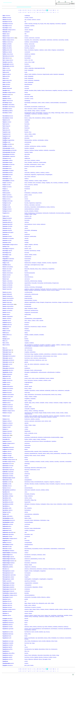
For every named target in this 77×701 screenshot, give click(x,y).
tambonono (43, 224)
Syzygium (5, 665)
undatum (12, 577)
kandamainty (30, 80)
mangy (33, 643)
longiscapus (9, 302)
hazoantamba (27, 106)
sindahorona (63, 344)
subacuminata (10, 54)
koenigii (8, 132)
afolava (26, 68)
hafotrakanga (27, 467)
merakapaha (43, 504)
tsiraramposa (32, 530)
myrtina (7, 216)
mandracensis (10, 41)
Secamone (5, 220)
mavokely (49, 262)
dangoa (29, 603)
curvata (10, 27)
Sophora (5, 441)
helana (33, 112)
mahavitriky (27, 281)
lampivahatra (33, 207)
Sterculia (5, 568)
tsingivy (30, 425)
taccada (9, 136)
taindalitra (31, 334)
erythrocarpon (10, 396)
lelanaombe (27, 268)
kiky (25, 508)
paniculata (12, 66)
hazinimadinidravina (46, 628)
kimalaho (37, 483)
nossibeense (10, 423)
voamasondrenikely (34, 41)
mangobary (27, 352)
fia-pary (41, 23)
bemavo (26, 117)
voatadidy (27, 122)
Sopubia (4, 443)
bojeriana (7, 124)
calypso (8, 33)
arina (26, 160)
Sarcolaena (5, 104)
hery (56, 394)
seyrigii (9, 254)
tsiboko (39, 102)
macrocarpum (10, 408)
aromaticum (10, 665)
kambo (26, 433)
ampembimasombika (29, 451)
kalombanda (27, 481)
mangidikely (27, 398)
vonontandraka (68, 461)
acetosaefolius (10, 266)
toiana (51, 504)
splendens (8, 84)
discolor (10, 463)
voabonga (27, 404)
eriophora (10, 108)
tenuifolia (10, 236)
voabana (66, 412)
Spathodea (5, 471)
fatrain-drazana (48, 90)
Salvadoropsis (6, 64)
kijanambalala (27, 102)
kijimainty (41, 657)
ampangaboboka (28, 479)
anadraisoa (27, 289)
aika (25, 344)
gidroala (26, 362)
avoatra (36, 378)
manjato (39, 326)
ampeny (30, 613)
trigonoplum (9, 431)
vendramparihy (34, 192)
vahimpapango (34, 230)
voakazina (34, 629)
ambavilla (9, 270)
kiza (58, 637)
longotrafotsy (33, 174)
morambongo (35, 616)
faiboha (26, 518)
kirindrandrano (28, 192)
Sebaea (4, 218)
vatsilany (46, 140)
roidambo (52, 378)
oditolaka (43, 489)
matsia (30, 498)
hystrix (10, 166)
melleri (10, 479)
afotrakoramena (32, 568)
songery (34, 439)
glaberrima (10, 222)
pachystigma (10, 232)
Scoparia (5, 213)
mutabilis (12, 522)
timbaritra (36, 211)
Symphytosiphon (7, 663)
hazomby (9, 202)
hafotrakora (45, 568)
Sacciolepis (5, 25)
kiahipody (27, 328)
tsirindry (26, 459)
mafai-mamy (27, 392)
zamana (30, 194)
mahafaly (26, 242)
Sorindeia (5, 459)
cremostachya (14, 552)
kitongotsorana (55, 283)
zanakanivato (27, 560)
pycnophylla (9, 52)
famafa (26, 213)
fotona (28, 160)
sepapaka (27, 342)
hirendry (26, 43)
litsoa (30, 132)
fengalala (26, 475)
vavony (26, 647)
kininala (30, 570)
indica (9, 90)
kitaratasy (38, 504)
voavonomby (61, 39)
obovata (9, 228)
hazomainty (27, 124)
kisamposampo (28, 304)
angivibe (26, 402)
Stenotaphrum (6, 550)
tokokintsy (52, 207)
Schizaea (5, 158)
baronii (9, 599)
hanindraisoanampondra (30, 272)
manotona (27, 86)
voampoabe (66, 390)
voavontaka (52, 616)
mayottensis (8, 194)
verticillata (11, 475)
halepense (9, 453)
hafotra (26, 465)
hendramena (27, 419)
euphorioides (13, 574)
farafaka (39, 90)
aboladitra (27, 360)
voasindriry (56, 461)
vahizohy (26, 238)
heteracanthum (10, 400)
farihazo (38, 609)
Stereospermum (6, 570)
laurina (10, 168)
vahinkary (44, 117)
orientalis (9, 207)
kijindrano (41, 631)
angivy (26, 394)
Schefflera (5, 138)
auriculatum (9, 390)
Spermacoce (5, 473)
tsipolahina (54, 441)
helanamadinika (39, 112)
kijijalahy (36, 649)
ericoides (10, 546)
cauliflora (10, 160)
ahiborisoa (27, 156)
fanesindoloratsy (28, 548)
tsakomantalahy (28, 218)
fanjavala (26, 126)
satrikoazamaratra (38, 370)
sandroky (53, 344)
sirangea (60, 302)
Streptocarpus (6, 583)
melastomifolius (10, 304)
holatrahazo (31, 180)
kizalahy (50, 657)
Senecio (4, 266)
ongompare (63, 23)
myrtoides (10, 611)
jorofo (28, 665)
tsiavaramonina (65, 302)
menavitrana (54, 302)
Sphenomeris (6, 479)
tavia (49, 112)
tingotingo (27, 274)
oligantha (10, 647)
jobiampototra (42, 603)
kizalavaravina (54, 649)
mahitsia (26, 498)
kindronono (27, 236)
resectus (8, 312)
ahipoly (26, 332)
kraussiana (8, 378)
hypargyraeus (9, 296)
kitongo (37, 302)
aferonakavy (27, 207)
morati (9, 142)
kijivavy (45, 637)
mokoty (30, 616)
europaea (9, 94)
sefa (25, 19)
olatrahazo (45, 180)
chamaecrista (9, 380)
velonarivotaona (61, 548)
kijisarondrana (42, 649)
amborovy (27, 615)
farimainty (30, 23)
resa (25, 316)
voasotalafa (42, 110)
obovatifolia (9, 48)
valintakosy (32, 172)
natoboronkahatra (42, 358)
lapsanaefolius (10, 300)
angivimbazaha (28, 412)
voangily (61, 402)
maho (26, 320)
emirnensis (9, 542)
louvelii (8, 205)
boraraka (49, 412)
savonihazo (27, 98)
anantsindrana (38, 421)
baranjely (36, 412)
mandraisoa (43, 290)
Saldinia (4, 41)
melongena (9, 412)
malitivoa (26, 178)
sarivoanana (29, 350)
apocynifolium (10, 388)
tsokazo (39, 164)
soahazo (26, 552)
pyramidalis (10, 504)
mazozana (27, 96)
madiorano (41, 50)
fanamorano (27, 128)
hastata (8, 86)
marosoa (48, 290)
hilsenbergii (11, 583)
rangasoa (57, 290)
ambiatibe (27, 390)
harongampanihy (28, 112)
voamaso (26, 35)
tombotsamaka (28, 56)
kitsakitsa (27, 324)
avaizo (42, 421)
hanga (39, 417)
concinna (12, 148)
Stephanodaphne (6, 552)
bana (33, 412)
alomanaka (27, 138)
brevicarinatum (10, 449)
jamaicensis (12, 520)
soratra (29, 605)
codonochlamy (11, 104)
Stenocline (5, 546)
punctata (9, 326)
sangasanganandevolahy (39, 68)
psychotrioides (13, 150)
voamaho (41, 320)
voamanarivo (42, 364)
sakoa (26, 491)
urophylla (10, 657)
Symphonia (5, 622)
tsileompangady (38, 287)
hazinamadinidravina (36, 628)
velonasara (43, 326)
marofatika (66, 615)
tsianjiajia (27, 214)
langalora (31, 244)
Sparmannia (5, 463)
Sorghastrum (6, 447)
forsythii (9, 398)
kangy (31, 354)
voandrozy (42, 172)
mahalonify (31, 148)
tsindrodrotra (59, 504)
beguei (9, 350)
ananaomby (27, 520)
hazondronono (28, 554)
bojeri (9, 138)
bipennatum (11, 447)
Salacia (4, 33)
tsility (44, 558)
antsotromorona (28, 441)
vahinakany (33, 566)
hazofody (26, 471)
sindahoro (58, 344)
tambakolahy (47, 390)
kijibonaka (48, 641)
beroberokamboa (47, 437)
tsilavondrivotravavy (29, 276)
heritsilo (53, 394)
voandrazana (40, 108)
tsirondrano (37, 461)
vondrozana (33, 176)
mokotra (26, 616)
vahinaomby (41, 410)
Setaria (4, 328)
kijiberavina (30, 659)
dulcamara (9, 392)
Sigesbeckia (5, 370)
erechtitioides (9, 285)
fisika (45, 23)
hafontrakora (39, 568)
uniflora (9, 242)
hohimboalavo (43, 520)
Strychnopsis (6, 597)
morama (34, 455)
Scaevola (5, 132)
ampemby (36, 451)
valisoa (26, 134)
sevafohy (26, 17)
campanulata (10, 471)
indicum (9, 320)
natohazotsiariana (46, 356)
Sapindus (5, 98)
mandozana (40, 106)
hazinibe (36, 631)
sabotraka (66, 182)
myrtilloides (9, 43)
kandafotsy (34, 74)
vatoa (30, 248)
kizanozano (39, 74)
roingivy (26, 396)
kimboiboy (31, 290)
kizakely (53, 655)
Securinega (5, 248)
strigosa (10, 102)
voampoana (55, 402)
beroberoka (40, 437)
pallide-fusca (9, 334)
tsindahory (52, 346)
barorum (8, 276)
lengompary (52, 23)
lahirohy (26, 410)
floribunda (10, 564)
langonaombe (27, 502)
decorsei (11, 115)
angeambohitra (28, 283)
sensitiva (8, 382)
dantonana (27, 626)
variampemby (63, 453)
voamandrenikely (60, 50)
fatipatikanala (27, 431)
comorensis (7, 15)
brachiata (9, 512)
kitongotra (42, 302)
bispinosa (9, 322)
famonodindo (27, 230)
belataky (26, 564)
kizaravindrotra (28, 629)
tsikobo (43, 102)
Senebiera (5, 264)
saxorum (10, 362)
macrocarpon (10, 406)
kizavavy (48, 631)
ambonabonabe (28, 142)
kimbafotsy (50, 626)
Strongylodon (6, 595)
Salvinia (4, 86)
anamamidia (45, 415)
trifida (8, 445)
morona (38, 455)
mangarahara (43, 570)
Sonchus (5, 435)
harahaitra (27, 148)
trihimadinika (27, 115)
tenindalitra (41, 334)
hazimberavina (28, 631)
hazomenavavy (33, 250)
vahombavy (43, 439)
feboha (29, 518)
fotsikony (26, 205)
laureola (7, 128)
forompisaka (27, 186)
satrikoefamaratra (28, 348)
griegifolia (8, 192)
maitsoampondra (28, 587)
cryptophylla (8, 581)
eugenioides (10, 628)
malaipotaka (51, 609)
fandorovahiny (28, 445)
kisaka (26, 366)
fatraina (43, 90)
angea (26, 308)
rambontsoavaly (33, 281)
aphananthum (10, 386)
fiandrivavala (49, 289)
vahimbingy (35, 410)
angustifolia (10, 62)
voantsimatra (31, 37)
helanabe (29, 110)
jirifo (25, 538)
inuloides (10, 548)
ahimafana (27, 483)
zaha (26, 532)
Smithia (4, 380)
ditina (26, 651)
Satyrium (5, 119)
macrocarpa (10, 641)
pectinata (9, 158)
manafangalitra (36, 570)
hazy (37, 603)
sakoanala (30, 29)
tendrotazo (65, 354)
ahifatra (26, 270)
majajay (61, 437)
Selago (4, 262)
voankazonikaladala (54, 102)
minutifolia (10, 226)
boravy (39, 615)
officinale (10, 21)
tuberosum (9, 433)
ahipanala (27, 302)
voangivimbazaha (28, 413)
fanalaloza (27, 216)
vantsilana (34, 140)
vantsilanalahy (41, 140)
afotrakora (27, 568)
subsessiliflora (11, 653)
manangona (27, 31)
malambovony (38, 360)
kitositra (41, 548)
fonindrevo (27, 64)
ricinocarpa (10, 465)
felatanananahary (28, 140)
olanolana (27, 287)
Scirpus (4, 182)
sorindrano (40, 380)
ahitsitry (26, 512)
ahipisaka (27, 550)
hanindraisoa (55, 289)
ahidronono (27, 27)
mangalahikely (51, 268)
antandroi (9, 274)
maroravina (45, 112)
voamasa (71, 112)
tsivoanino (35, 300)
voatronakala (27, 200)
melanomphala (9, 196)
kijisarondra (40, 655)
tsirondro (42, 461)
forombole (30, 182)
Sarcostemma (6, 115)
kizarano (54, 657)
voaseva (38, 19)
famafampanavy (31, 213)
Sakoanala (5, 29)
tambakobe (41, 390)
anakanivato (27, 558)
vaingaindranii (10, 316)
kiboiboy (26, 290)
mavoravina (29, 108)
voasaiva (31, 17)
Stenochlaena (6, 544)
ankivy (33, 402)
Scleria (4, 190)
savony (31, 98)
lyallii (8, 514)
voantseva (34, 19)
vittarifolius (9, 318)
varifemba (55, 451)
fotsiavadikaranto (47, 441)
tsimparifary (27, 25)
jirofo (26, 665)
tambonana (39, 554)
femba (40, 451)
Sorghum (5, 449)
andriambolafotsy (34, 558)
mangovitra (57, 483)
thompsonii (11, 589)
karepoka (26, 130)
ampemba (27, 453)
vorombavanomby (28, 292)
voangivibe (65, 402)
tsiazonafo (27, 88)
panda (51, 74)
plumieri (8, 134)
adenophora (9, 618)
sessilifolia (8, 82)
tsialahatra (27, 41)
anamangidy (56, 415)
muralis (7, 262)
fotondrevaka (27, 174)
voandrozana (46, 108)
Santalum (5, 96)
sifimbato (41, 587)
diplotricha (10, 605)
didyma (9, 264)
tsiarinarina (33, 160)
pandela (26, 599)
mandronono (27, 234)
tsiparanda (55, 74)
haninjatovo (34, 262)
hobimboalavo (37, 520)
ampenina (27, 609)
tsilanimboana (28, 607)
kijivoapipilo (45, 659)
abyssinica (10, 370)
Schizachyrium (6, 154)
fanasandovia (32, 390)
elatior (9, 498)
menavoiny (60, 90)
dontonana (39, 626)
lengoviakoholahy (28, 300)
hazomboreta (31, 50)
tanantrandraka (28, 258)
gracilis (8, 338)
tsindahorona (47, 346)
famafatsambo (52, 213)
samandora (65, 90)
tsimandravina (38, 117)
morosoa (53, 290)
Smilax (4, 378)
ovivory (35, 433)
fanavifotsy (27, 48)
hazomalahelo (28, 58)
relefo (49, 603)
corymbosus (9, 182)
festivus (10, 500)
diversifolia (9, 19)
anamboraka (27, 435)
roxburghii (9, 455)
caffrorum (9, 451)
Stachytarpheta (6, 518)
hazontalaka (34, 597)
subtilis (9, 508)
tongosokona (27, 260)
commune (12, 180)
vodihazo (48, 597)
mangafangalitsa (42, 579)
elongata (10, 162)
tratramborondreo (37, 528)
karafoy (31, 665)
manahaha (44, 262)
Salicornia (5, 56)
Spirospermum (6, 489)
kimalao (32, 481)
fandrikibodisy (42, 378)
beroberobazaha (33, 437)
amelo (30, 415)
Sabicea (4, 17)
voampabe (42, 402)
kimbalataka (53, 637)
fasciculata (10, 631)
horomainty (27, 494)
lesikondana (33, 581)
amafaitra (27, 415)
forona (34, 182)
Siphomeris (5, 376)
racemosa (8, 198)
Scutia (4, 216)
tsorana (71, 302)
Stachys (4, 512)
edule (8, 246)
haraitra (31, 152)
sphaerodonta (9, 516)
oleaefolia (10, 230)
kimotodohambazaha (38, 481)
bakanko (31, 615)
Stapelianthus (6, 538)
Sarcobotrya (5, 102)
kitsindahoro (48, 344)
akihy (26, 641)
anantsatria (68, 415)
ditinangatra (27, 370)
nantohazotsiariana (38, 356)
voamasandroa (35, 39)
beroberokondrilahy (55, 437)
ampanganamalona (29, 544)
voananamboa (52, 150)
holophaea (12, 560)
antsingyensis (11, 248)
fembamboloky (45, 451)
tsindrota (64, 504)
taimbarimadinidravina (29, 209)
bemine (46, 421)
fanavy (26, 50)
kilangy (32, 500)
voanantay (54, 417)
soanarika (27, 136)
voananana (49, 417)
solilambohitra (36, 514)
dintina (31, 626)
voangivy (35, 396)
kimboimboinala (37, 290)
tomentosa (9, 441)
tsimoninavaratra (34, 312)
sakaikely (32, 419)
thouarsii (11, 597)
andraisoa (32, 289)
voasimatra (37, 37)
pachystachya (11, 56)
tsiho (32, 60)
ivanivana (35, 380)
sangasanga (31, 68)
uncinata (9, 240)
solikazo (29, 320)
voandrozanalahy (42, 162)
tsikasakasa (27, 330)
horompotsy (32, 494)
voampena (46, 616)
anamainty (40, 415)
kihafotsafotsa (39, 467)
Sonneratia (5, 439)
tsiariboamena (61, 390)
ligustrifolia (10, 224)
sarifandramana (28, 256)
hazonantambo (34, 106)
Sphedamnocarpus (7, 477)
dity (25, 190)
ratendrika (31, 611)
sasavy (26, 62)
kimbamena (60, 626)
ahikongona (27, 504)
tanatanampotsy (33, 164)
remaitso (26, 663)
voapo (69, 402)
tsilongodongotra (48, 174)
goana (26, 336)
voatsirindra (61, 461)
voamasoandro (42, 39)
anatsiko (26, 248)
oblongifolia (9, 45)
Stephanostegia (6, 554)
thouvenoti (9, 211)
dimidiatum (11, 550)
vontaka (26, 429)
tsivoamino (33, 607)
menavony (63, 483)
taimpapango (27, 100)
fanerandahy (27, 516)
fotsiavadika (34, 283)
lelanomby (32, 268)
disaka (26, 633)
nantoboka (41, 354)
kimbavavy (66, 626)
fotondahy (30, 162)
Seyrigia (4, 338)
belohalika (27, 593)
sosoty (29, 246)
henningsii (10, 607)
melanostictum (9, 100)
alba (9, 439)
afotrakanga (27, 463)
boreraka (53, 412)
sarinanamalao (69, 483)
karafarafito (32, 489)
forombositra (27, 188)
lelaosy (36, 268)
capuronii (10, 250)
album (8, 96)
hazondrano (38, 182)
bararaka (26, 132)
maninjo (38, 224)
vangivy (34, 425)
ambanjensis (11, 622)
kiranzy (26, 388)
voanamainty (43, 417)
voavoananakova (63, 102)
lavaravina (38, 489)
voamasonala (31, 43)
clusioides (10, 626)
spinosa (9, 615)
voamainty (37, 419)
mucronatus (9, 186)
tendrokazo (60, 354)
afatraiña (26, 90)
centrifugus (10, 496)
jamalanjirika (67, 213)
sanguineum (12, 156)
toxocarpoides (11, 238)
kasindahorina (30, 344)
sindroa (26, 374)
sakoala (26, 29)
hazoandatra (32, 166)
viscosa (10, 178)
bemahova (27, 166)
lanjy (35, 500)
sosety (26, 246)
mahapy (43, 182)
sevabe (37, 390)
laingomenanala (46, 74)
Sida (4, 340)
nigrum (8, 415)
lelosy (40, 268)
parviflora (11, 172)
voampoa (30, 396)
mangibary (48, 182)
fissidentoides (11, 258)
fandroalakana (28, 510)
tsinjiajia (34, 214)
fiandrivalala (42, 289)
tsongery (38, 439)
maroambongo (60, 615)
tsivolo (44, 467)
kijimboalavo (34, 655)
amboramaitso (28, 597)
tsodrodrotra (69, 504)
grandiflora (10, 110)
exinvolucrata (11, 164)
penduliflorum (13, 489)
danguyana (7, 126)
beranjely (45, 412)
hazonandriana (35, 548)
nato (25, 350)
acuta (6, 340)
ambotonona (27, 473)
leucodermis (8, 74)
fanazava (26, 526)
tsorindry (47, 461)
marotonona (27, 443)
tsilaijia (52, 603)
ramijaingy (40, 281)
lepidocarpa (10, 633)
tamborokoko (32, 352)
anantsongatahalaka (37, 318)
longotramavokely (41, 174)
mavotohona (58, 23)
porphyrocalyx (9, 80)
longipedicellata (11, 140)
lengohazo (36, 50)
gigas (8, 435)
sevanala (29, 19)
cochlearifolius (10, 283)
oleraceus (9, 437)
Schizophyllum (6, 180)
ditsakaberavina (34, 641)
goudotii (7, 72)
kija (36, 637)
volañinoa (34, 605)
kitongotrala (30, 308)
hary (49, 615)
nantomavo (35, 358)
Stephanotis (5, 564)
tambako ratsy (54, 390)
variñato (30, 134)
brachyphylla (9, 218)
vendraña (40, 192)
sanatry (30, 117)
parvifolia (8, 76)
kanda (26, 70)
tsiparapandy (30, 70)
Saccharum (5, 21)
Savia (4, 124)
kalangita (39, 262)
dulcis (8, 213)
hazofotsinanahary (48, 283)
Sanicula (5, 94)
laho (25, 485)
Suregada (5, 618)
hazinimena (60, 628)
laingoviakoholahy (28, 298)
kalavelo (26, 618)
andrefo (26, 23)
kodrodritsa (30, 496)
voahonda (51, 461)
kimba (45, 626)
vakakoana (65, 609)
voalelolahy (48, 117)
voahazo (33, 320)
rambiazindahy (28, 314)
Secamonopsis (6, 244)
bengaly (40, 412)
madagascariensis (12, 29)
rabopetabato (35, 587)
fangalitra (26, 570)
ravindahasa (60, 182)
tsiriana (55, 356)
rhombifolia (7, 344)
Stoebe (4, 581)
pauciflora (10, 649)
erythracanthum (10, 394)
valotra (43, 164)
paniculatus (10, 502)
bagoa (26, 603)
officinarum (10, 23)
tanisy (29, 62)
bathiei (7, 328)
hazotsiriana (27, 354)
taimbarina (9, 209)
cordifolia (7, 342)
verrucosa (10, 659)
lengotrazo (32, 48)
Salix (4, 58)
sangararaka (54, 262)
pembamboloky (57, 453)
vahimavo (27, 477)
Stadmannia (5, 524)
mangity (26, 266)
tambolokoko (11, 368)
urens (6, 348)
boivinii (7, 190)
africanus (10, 494)
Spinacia (5, 487)
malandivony (27, 54)
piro (44, 106)
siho (29, 60)
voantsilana (27, 144)
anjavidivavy (27, 581)
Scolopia (5, 200)
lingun (9, 376)
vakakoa (61, 609)
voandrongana (28, 113)
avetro (29, 378)
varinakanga (27, 447)
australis (11, 518)
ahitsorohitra (27, 154)
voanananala (32, 45)
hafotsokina (33, 467)
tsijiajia (30, 214)
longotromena (38, 202)
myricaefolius (9, 310)
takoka (31, 364)
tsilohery (59, 394)
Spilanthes (5, 481)
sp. (7, 188)
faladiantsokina (28, 262)
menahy (48, 207)
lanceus (10, 540)
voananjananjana (28, 542)
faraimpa (36, 150)
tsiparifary (32, 25)
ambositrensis (10, 272)
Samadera (5, 90)
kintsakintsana (33, 326)
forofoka (34, 254)
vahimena (27, 222)
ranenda (26, 386)
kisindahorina (36, 344)
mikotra (70, 615)
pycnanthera (10, 620)
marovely (26, 611)
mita (52, 182)
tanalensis (10, 655)
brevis (11, 554)
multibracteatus (10, 308)
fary (25, 21)
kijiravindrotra (41, 637)
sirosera (26, 198)
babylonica (7, 58)
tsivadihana (57, 372)
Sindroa (4, 374)
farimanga (35, 23)
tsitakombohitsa (53, 548)
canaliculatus (9, 281)
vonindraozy (45, 113)
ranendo (30, 386)
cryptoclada (8, 70)
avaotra (26, 378)
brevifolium (12, 154)
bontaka (35, 615)
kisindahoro (42, 344)
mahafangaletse (28, 579)
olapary (40, 180)
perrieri (7, 78)
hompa (31, 528)
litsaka (26, 635)
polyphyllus (11, 587)
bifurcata (9, 601)
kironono (40, 558)
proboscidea (9, 50)
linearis (9, 635)
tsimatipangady (35, 346)
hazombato (27, 164)
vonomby (66, 39)
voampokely (32, 398)
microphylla (11, 170)
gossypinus (9, 292)
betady (26, 605)
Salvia (4, 68)
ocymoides (11, 473)
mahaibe (26, 546)
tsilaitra (49, 50)
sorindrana (27, 461)
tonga (48, 520)
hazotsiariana (27, 356)
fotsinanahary (40, 283)
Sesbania (5, 322)
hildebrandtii (9, 88)
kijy (43, 626)
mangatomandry (28, 296)
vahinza (26, 228)
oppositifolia (11, 532)
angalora (26, 244)
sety (30, 216)
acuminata (9, 17)
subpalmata (11, 469)
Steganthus (5, 540)
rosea (10, 176)
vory (25, 601)
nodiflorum (9, 421)
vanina (49, 380)
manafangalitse (35, 579)
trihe (33, 117)
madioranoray (45, 268)
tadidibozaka (27, 158)
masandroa (27, 39)
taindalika (27, 334)
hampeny (42, 609)
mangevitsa (51, 481)
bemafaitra (31, 90)
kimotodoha (52, 483)
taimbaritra (31, 211)
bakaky (48, 453)
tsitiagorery (53, 50)
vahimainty (35, 244)
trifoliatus (9, 98)
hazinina (26, 653)
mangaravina (27, 312)
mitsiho (26, 60)
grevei (9, 528)
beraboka (26, 240)
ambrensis (10, 624)
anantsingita (27, 264)
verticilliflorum (10, 457)
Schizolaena (5, 160)
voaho (37, 320)
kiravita (31, 370)
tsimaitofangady (28, 346)
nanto (32, 356)
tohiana (48, 504)
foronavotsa (30, 184)
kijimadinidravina (67, 628)
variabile (12, 579)
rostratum (9, 122)
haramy (26, 637)
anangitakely (62, 415)
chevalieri (8, 330)
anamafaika (34, 415)
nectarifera (10, 645)
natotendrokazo (47, 354)
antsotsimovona (35, 441)
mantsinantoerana (28, 514)
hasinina (26, 628)
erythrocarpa (9, 200)
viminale (11, 117)
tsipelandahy (27, 119)
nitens (8, 419)
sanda (45, 50)
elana (26, 104)
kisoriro (34, 224)
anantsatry (27, 417)
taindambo (36, 334)
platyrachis (7, 130)
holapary (26, 180)
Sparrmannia (6, 467)
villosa (9, 31)
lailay (48, 23)
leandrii (10, 530)
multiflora (10, 112)
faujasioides (9, 289)
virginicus (10, 510)
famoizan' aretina (33, 417)
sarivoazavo (27, 279)
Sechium (5, 246)
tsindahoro (27, 340)
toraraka (57, 412)
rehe (25, 33)
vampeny (71, 609)
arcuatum (12, 570)
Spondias (5, 491)
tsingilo (32, 62)
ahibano (26, 74)
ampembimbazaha (33, 453)
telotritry (47, 489)
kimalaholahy (42, 483)
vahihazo (30, 410)
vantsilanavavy (33, 146)
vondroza (47, 172)
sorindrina (45, 380)
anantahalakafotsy (28, 318)
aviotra (33, 378)
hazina (26, 622)
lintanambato (27, 562)
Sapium (4, 100)
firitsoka (41, 441)
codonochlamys (11, 106)
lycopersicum (10, 404)
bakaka (26, 449)
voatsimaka (37, 205)
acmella (9, 481)
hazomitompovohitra (46, 394)
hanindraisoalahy (61, 289)
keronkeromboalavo (29, 522)
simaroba (70, 90)
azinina (26, 661)
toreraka (37, 402)
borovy (42, 615)
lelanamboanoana (28, 84)
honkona (51, 451)
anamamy (51, 415)
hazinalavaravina (28, 649)
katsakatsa (27, 322)
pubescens (9, 324)
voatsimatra (55, 39)
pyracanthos (9, 425)
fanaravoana (27, 326)
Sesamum (5, 320)
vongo (47, 364)
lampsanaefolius (10, 298)
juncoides (8, 184)
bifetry (35, 90)
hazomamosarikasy (60, 213)
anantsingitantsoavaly (35, 264)
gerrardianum (11, 360)
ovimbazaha (30, 433)
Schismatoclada (6, 148)
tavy (65, 568)
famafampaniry (39, 213)
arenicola (11, 64)
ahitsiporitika (27, 500)
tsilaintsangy (57, 112)
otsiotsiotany (32, 287)
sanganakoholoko (28, 583)
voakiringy (27, 45)
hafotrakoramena (52, 568)
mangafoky (54, 90)
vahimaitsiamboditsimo (30, 595)
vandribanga (27, 15)
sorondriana (32, 461)
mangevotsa (57, 481)
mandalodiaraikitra (34, 372)
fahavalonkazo (31, 394)
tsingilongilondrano (29, 382)
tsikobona (47, 102)
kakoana (47, 609)
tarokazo (26, 376)
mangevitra (46, 481)
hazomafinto (27, 534)
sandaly (31, 96)
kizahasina (61, 637)
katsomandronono (28, 224)
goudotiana (10, 260)
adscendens (9, 268)
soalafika (26, 530)
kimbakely (55, 626)
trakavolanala (27, 94)
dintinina (35, 626)
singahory (68, 344)
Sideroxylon (5, 350)
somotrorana (27, 524)
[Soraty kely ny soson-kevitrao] (73, 674)
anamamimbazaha (28, 487)
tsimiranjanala (28, 572)
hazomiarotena (38, 394)
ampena (26, 613)
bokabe (30, 564)
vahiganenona (28, 566)
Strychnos (5, 599)
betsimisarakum (11, 356)
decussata (10, 603)
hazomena (27, 250)
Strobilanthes (6, 593)
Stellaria (4, 542)
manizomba (27, 172)
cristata (9, 220)
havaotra (47, 378)
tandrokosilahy (33, 236)
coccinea (8, 68)
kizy (28, 651)
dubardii (13, 477)
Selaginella (5, 258)
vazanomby (27, 540)
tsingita (42, 264)
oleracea (10, 485)
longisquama (9, 374)
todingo (33, 110)
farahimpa (31, 150)
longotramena (32, 202)
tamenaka (58, 568)
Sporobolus (5, 494)
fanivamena (30, 380)
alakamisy (27, 150)
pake (46, 603)
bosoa (26, 380)
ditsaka (29, 641)
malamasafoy (27, 66)
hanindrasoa (68, 289)
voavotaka (57, 616)
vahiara (29, 388)
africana (10, 25)
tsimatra (26, 37)
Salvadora (5, 62)
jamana (26, 194)
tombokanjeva (34, 102)
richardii (8, 427)
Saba (4, 15)
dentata (7, 35)
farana (26, 182)
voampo (46, 402)
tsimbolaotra (35, 583)
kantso (26, 232)
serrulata (10, 536)
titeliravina (43, 597)
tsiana (54, 504)
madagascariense (11, 410)
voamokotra (41, 616)
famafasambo (46, 213)
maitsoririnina (27, 285)
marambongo (53, 615)
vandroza (35, 108)
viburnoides (12, 152)
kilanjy (26, 496)
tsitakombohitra (46, 548)
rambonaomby (28, 294)
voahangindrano (28, 585)
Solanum (5, 386)
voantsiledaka (39, 166)
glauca (7, 332)
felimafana (32, 483)
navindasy (55, 182)
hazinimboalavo (54, 628)
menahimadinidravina (41, 207)
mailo (50, 421)
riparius (8, 314)
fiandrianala (37, 289)
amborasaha (27, 489)
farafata (30, 439)
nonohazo (36, 180)
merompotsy (34, 554)
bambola (26, 338)
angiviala (26, 423)
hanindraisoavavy (34, 310)
